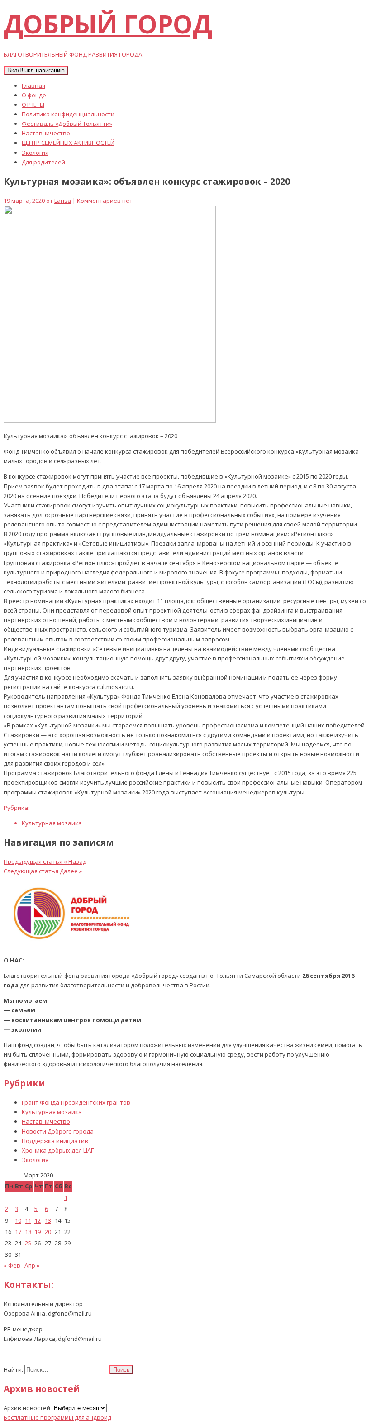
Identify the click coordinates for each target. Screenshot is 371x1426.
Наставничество (46, 133)
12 (37, 1220)
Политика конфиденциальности (68, 114)
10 (18, 1220)
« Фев (12, 1265)
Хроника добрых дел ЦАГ (58, 1150)
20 (48, 1232)
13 (48, 1220)
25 (28, 1243)
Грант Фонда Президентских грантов (76, 1102)
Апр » (31, 1265)
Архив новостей (27, 1408)
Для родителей (43, 162)
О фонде (34, 95)
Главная (33, 85)
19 (37, 1232)
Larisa (62, 200)
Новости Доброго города (58, 1131)
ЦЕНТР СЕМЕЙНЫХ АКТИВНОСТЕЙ (68, 143)
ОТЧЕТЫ (33, 104)
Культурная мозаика (52, 823)
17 (18, 1232)
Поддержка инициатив (55, 1141)
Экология (35, 152)
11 (28, 1220)
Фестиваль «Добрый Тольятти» (67, 124)
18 (28, 1232)
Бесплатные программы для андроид (57, 1417)
